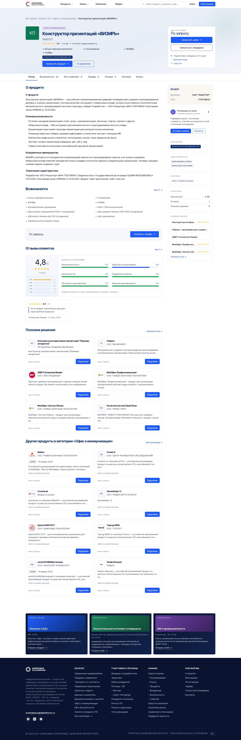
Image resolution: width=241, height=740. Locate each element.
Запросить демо (192, 40)
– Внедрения (154, 690)
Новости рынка (156, 673)
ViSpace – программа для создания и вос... (190, 229)
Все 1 (158, 249)
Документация (180, 59)
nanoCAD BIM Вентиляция (50, 562)
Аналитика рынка (157, 707)
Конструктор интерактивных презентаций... (184, 222)
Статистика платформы (197, 690)
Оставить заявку (181, 131)
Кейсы (83, 4)
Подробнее (83, 361)
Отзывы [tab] (110, 76)
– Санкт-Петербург (121, 695)
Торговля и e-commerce (87, 682)
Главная (32, 18)
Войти (192, 4)
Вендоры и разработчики (124, 673)
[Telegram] (28, 719)
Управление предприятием (88, 673)
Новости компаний (158, 703)
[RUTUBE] (41, 719)
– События (153, 699)
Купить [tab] (139, 76)
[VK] (34, 719)
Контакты (198, 131)
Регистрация (207, 4)
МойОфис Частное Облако (51, 405)
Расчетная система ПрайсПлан (122, 405)
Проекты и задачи (84, 690)
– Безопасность (156, 695)
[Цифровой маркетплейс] (47, 669)
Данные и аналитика (85, 695)
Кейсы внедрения (120, 682)
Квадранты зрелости (158, 716)
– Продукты (154, 686)
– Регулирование (157, 677)
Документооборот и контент (89, 699)
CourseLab (43, 491)
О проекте (190, 673)
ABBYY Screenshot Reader (50, 372)
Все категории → (83, 716)
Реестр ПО (116, 703)
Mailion (41, 452)
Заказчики (116, 677)
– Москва (116, 690)
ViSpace (111, 341)
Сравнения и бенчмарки (160, 712)
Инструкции (191, 677)
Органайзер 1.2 (114, 491)
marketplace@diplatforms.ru (40, 713)
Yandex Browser (114, 562)
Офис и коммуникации (64, 18)
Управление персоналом (87, 686)
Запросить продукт (57, 63)
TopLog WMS (113, 525)
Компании (101, 4)
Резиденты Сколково (122, 699)
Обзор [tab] (31, 76)
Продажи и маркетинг (86, 677)
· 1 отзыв (64, 43)
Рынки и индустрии (121, 707)
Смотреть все (154, 331)
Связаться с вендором (191, 47)
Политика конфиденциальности (148, 733)
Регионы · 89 (118, 686)
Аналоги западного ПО (86, 712)
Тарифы (189, 686)
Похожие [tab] (126, 76)
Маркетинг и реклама (182, 166)
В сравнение (84, 63)
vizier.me (178, 63)
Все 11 (158, 190)
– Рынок (152, 682)
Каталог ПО (45, 18)
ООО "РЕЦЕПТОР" (201, 95)
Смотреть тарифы (144, 234)
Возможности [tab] (49, 76)
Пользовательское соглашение (189, 733)
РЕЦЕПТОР (47, 39)
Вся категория (154, 442)
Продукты (65, 4)
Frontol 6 (111, 452)
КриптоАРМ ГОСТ (46, 525)
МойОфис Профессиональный (121, 372)
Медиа (118, 4)
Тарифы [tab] (93, 76)
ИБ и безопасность (84, 707)
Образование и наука (182, 162)
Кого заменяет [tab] (73, 76)
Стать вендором (119, 712)
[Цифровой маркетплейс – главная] (35, 4)
